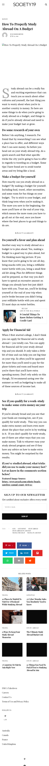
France (5, 739)
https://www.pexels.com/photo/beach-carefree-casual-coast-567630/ (21, 483)
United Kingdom (9, 744)
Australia (6, 730)
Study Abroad (33, 628)
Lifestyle (31, 595)
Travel (5, 595)
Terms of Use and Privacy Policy (15, 701)
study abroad (33, 528)
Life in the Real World (30, 311)
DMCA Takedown (9, 688)
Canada (5, 735)
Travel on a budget (34, 532)
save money (22, 528)
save (14, 528)
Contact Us (6, 697)
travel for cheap (18, 532)
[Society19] (24, 4)
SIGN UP (25, 516)
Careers (5, 692)
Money (5, 19)
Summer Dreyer (17, 34)
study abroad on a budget (21, 530)
